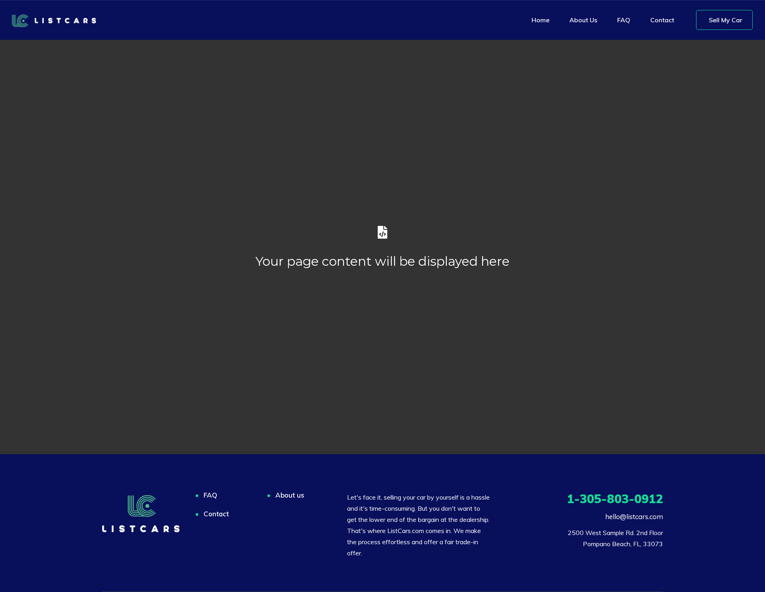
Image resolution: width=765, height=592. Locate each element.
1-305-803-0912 (615, 498)
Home (540, 20)
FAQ (623, 20)
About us (289, 495)
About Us (583, 20)
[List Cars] (54, 20)
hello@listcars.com (634, 516)
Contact (662, 20)
